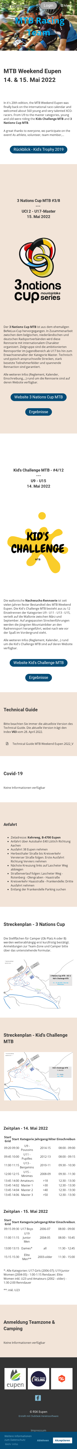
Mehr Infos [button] (11, 1444)
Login (48, 5)
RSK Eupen (12, 5)
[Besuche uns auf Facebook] (38, 1398)
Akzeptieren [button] (62, 1440)
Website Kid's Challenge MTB (38, 662)
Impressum (38, 1430)
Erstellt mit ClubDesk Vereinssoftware (38, 1416)
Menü (67, 5)
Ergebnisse (38, 412)
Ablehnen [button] (43, 1440)
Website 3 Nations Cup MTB (38, 397)
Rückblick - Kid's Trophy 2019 (39, 149)
